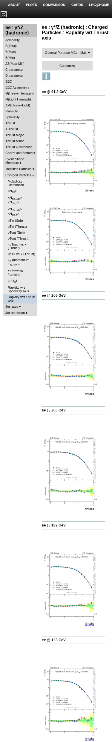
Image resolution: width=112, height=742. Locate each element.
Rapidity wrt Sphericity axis (18, 289)
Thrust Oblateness (19, 147)
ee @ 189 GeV (54, 525)
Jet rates (11, 306)
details (89, 190)
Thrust (10, 123)
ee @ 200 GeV (54, 410)
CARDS (77, 5)
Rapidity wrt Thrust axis (21, 298)
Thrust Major (14, 135)
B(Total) (11, 46)
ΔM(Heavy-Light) (17, 105)
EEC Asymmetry (17, 87)
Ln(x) (12, 281)
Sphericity (12, 117)
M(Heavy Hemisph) (19, 93)
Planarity (11, 111)
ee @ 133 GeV (54, 640)
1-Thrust (11, 129)
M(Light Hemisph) (18, 99)
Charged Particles (18, 175)
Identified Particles (18, 169)
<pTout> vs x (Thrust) (17, 246)
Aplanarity (12, 40)
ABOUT (14, 5)
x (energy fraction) (16, 272)
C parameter (14, 69)
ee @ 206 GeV (54, 295)
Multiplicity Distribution (16, 183)
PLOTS (31, 5)
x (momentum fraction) (18, 262)
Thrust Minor (14, 141)
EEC (8, 81)
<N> (12, 191)
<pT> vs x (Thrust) (21, 254)
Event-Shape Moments (14, 160)
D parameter (14, 75)
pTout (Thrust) (18, 238)
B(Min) (10, 57)
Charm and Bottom (19, 153)
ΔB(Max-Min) (14, 63)
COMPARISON (54, 5)
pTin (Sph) (15, 220)
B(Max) (10, 52)
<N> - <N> (16, 200)
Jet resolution (15, 313)
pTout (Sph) (16, 232)
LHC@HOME (99, 5)
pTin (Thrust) (17, 226)
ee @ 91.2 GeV (54, 92)
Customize (67, 65)
